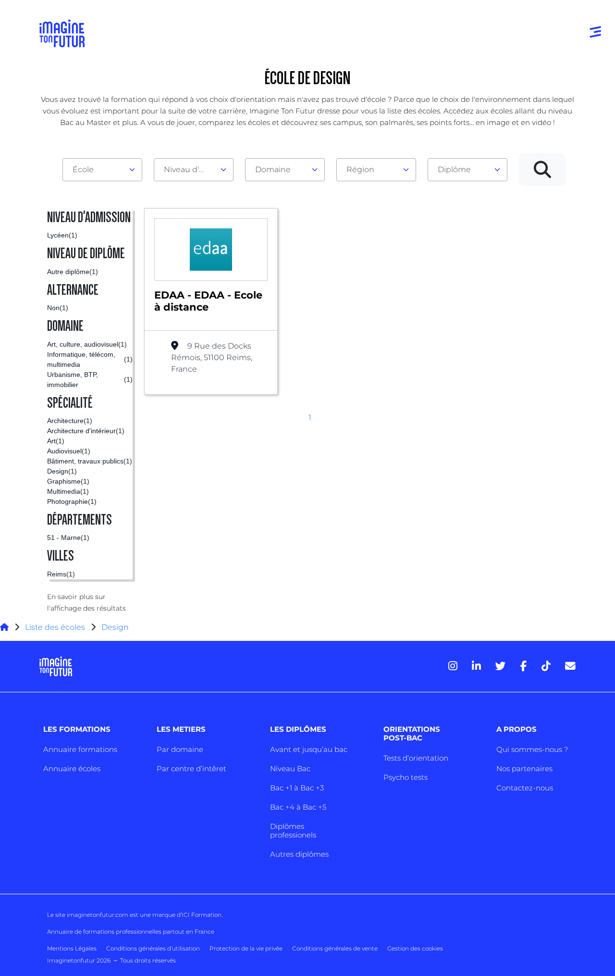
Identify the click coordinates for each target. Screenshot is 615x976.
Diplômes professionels (293, 830)
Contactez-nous (524, 787)
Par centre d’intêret (191, 768)
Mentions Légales (72, 948)
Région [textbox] (360, 169)
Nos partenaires (524, 768)
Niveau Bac (290, 768)
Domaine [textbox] (273, 169)
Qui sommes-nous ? (532, 749)
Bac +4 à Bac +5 (298, 807)
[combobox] (102, 169)
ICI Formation (201, 914)
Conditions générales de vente (335, 948)
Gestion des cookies (415, 948)
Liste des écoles (55, 627)
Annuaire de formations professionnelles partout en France (130, 931)
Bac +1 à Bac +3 (297, 787)
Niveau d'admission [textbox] (190, 169)
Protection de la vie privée (246, 948)
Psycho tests (405, 777)
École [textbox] (83, 169)
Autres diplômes (299, 854)
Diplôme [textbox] (454, 169)
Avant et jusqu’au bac (308, 749)
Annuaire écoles (71, 768)
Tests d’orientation (415, 758)
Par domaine (180, 749)
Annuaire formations (80, 749)
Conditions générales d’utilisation (153, 948)
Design (115, 627)
